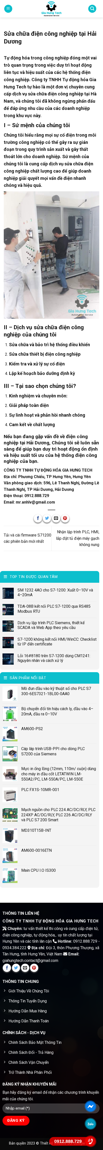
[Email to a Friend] (56, 518)
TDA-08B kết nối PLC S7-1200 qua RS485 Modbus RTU (54, 608)
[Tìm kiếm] (92, 9)
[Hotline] (90, 1141)
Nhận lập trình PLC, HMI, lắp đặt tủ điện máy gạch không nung (77, 538)
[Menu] (8, 9)
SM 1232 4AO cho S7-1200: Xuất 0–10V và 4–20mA (55, 592)
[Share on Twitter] (47, 518)
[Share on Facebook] (38, 518)
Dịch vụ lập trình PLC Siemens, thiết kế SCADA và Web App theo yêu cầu (51, 625)
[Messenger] (90, 1106)
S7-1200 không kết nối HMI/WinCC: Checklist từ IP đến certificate (57, 641)
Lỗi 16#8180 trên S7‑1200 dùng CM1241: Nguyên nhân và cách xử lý (54, 658)
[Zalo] (90, 1123)
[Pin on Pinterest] (65, 518)
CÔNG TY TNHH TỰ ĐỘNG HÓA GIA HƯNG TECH (48, 470)
